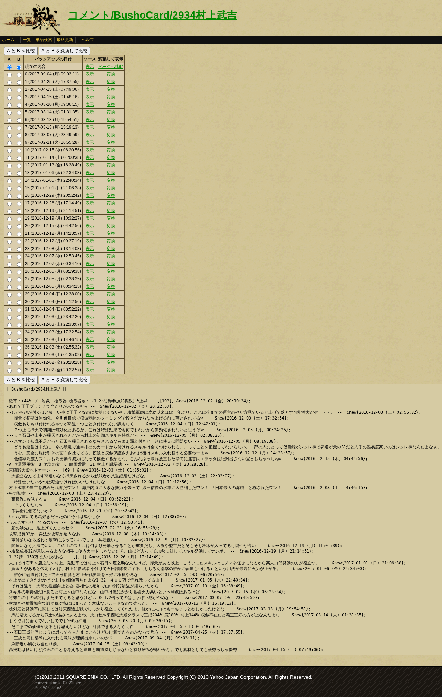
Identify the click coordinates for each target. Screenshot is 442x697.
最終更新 (65, 39)
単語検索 (44, 39)
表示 (90, 66)
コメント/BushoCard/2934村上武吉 (152, 15)
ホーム (8, 39)
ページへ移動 (110, 66)
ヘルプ (87, 39)
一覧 (27, 39)
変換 (111, 74)
